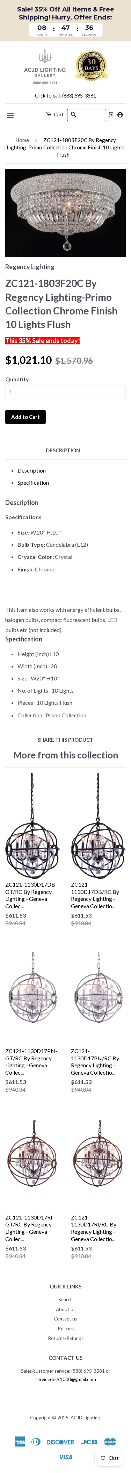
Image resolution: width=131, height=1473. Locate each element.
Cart (58, 114)
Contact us (65, 1319)
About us (65, 1309)
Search (65, 1299)
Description (63, 450)
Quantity (17, 379)
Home (22, 140)
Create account (120, 115)
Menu (10, 115)
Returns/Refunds (65, 1338)
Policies (66, 1328)
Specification (33, 482)
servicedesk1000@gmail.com (65, 1379)
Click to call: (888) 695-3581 (65, 96)
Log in (111, 115)
